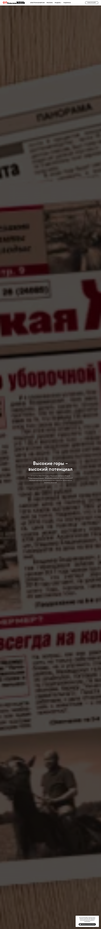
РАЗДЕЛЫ (58, 2)
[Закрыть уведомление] (98, 916)
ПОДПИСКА (67, 2)
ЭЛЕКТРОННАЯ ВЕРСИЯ (37, 2)
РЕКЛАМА (50, 2)
